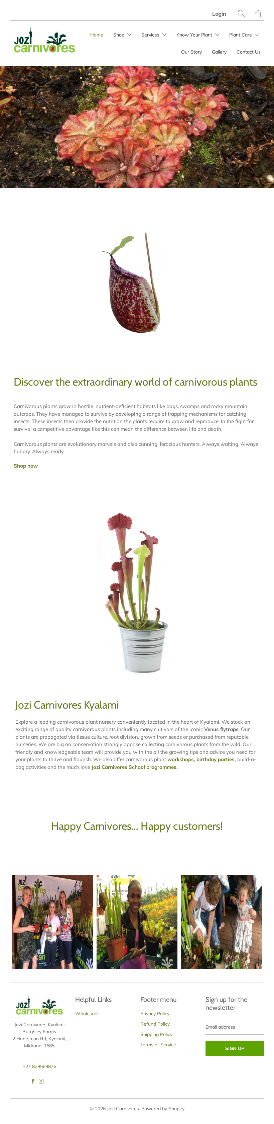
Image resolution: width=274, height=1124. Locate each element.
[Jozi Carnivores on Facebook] (33, 1081)
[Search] (241, 13)
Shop (119, 35)
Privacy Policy (154, 1014)
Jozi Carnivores (123, 1109)
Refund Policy (155, 1024)
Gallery (219, 52)
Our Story (191, 52)
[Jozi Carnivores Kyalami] (137, 594)
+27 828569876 (39, 1066)
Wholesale (86, 1014)
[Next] (265, 127)
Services (151, 35)
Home (96, 35)
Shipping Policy (156, 1034)
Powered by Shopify (162, 1109)
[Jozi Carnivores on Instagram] (41, 1081)
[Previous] (8, 127)
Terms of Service (158, 1045)
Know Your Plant (195, 35)
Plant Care (241, 35)
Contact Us (249, 52)
